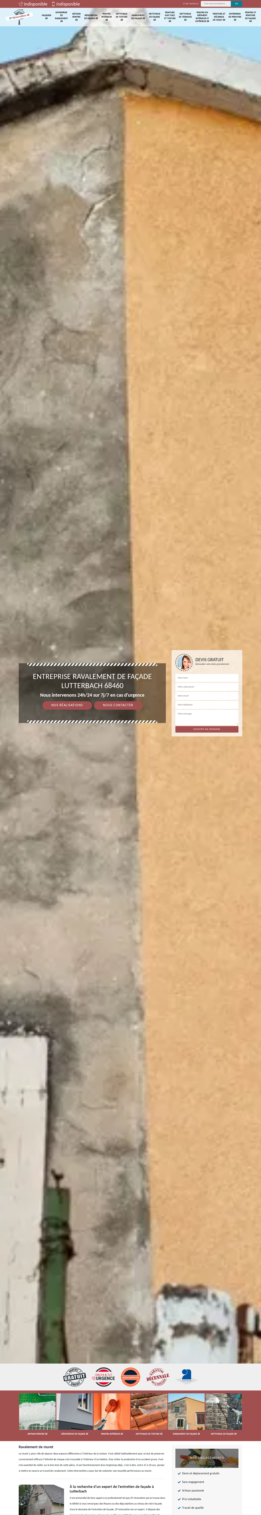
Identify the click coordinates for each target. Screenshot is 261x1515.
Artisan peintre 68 (76, 17)
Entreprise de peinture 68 (235, 17)
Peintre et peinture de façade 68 (250, 17)
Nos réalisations (67, 705)
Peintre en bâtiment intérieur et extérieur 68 (202, 17)
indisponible (35, 4)
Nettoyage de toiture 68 (121, 17)
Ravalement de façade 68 (138, 17)
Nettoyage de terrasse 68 (185, 17)
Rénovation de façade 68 (91, 17)
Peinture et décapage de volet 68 (219, 17)
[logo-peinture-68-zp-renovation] (19, 17)
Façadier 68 (46, 17)
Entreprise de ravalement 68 (61, 17)
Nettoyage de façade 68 (154, 17)
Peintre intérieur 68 (106, 17)
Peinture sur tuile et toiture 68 (170, 17)
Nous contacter (118, 705)
